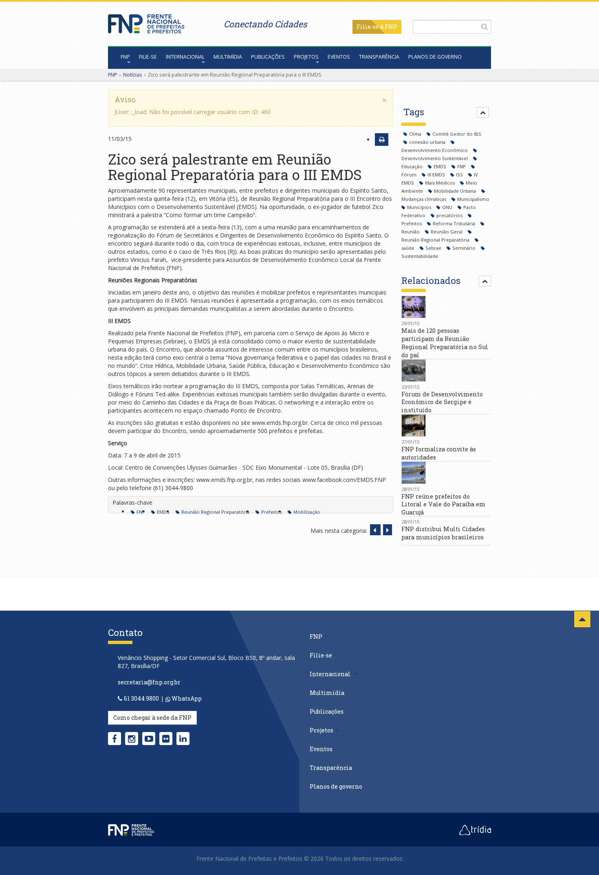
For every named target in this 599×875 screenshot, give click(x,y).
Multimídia (228, 56)
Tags (413, 112)
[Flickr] (166, 738)
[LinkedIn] (183, 738)
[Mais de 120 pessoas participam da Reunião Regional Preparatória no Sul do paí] (446, 307)
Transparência (379, 56)
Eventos (339, 56)
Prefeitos (271, 512)
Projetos (306, 56)
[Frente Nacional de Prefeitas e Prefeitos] (146, 22)
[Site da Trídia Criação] (475, 829)
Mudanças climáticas (424, 199)
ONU (448, 207)
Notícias (132, 74)
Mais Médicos (440, 183)
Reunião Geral (447, 232)
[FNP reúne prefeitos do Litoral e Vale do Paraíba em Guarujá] (446, 473)
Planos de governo (435, 56)
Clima (416, 134)
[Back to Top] (582, 619)
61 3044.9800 (141, 698)
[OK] (484, 26)
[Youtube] (149, 738)
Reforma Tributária (454, 223)
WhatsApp (186, 698)
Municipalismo (473, 199)
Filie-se (368, 27)
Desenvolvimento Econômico (435, 150)
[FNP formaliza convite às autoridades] (446, 425)
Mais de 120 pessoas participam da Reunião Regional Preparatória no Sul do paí (444, 342)
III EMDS (436, 174)
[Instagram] (131, 738)
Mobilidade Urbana (455, 191)
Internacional (185, 56)
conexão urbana (428, 142)
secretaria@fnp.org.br (149, 682)
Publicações (268, 56)
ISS (460, 174)
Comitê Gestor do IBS (456, 134)
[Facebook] (114, 738)
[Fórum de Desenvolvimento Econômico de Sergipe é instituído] (446, 370)
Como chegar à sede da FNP (152, 717)
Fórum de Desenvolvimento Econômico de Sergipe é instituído (442, 402)
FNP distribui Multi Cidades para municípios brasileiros (443, 533)
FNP (125, 56)
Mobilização (306, 512)
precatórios (450, 215)
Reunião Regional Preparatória (215, 512)
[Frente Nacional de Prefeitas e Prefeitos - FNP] (131, 829)
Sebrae (434, 248)
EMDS (163, 512)
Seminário (464, 248)
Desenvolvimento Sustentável (435, 158)
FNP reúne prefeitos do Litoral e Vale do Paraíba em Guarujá (443, 504)
